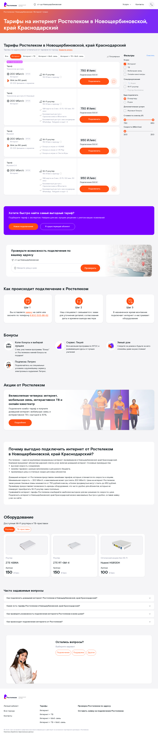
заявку (29, 312)
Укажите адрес (66, 50)
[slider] (125, 120)
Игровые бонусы (135, 111)
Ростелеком (9, 12)
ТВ (129, 67)
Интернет (16, 56)
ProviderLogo (16, 4)
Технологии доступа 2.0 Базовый (20, 96)
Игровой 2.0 (12, 165)
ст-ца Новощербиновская (27, 260)
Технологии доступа (15, 69)
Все (6, 56)
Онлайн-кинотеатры (136, 74)
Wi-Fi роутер (133, 87)
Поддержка (78, 652)
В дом (130, 102)
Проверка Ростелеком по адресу (94, 706)
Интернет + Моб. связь (48, 56)
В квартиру (132, 98)
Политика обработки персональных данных (18, 732)
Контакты (140, 4)
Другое (91, 652)
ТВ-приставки (23, 529)
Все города (9, 711)
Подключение (63, 652)
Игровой (10, 134)
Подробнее (20, 422)
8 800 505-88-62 (39, 315)
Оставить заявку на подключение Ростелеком (101, 711)
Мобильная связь (135, 71)
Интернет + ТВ (29, 56)
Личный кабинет (11, 706)
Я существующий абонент (57, 226)
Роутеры (9, 529)
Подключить (94, 81)
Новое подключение (23, 226)
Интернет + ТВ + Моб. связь (71, 56)
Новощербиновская (24, 12)
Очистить (150, 55)
